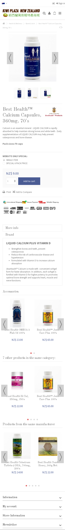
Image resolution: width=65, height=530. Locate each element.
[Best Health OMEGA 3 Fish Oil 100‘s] (17, 313)
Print (8, 192)
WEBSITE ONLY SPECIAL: (15, 156)
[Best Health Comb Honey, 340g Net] (48, 445)
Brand (9, 234)
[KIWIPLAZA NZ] (21, 13)
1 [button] (31, 353)
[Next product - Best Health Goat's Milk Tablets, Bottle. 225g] (61, 27)
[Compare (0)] (53, 4)
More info (11, 228)
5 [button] (39, 485)
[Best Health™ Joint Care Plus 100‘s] (48, 313)
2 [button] (34, 353)
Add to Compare (24, 192)
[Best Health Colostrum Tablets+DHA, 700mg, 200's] (17, 445)
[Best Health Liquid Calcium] (19, 93)
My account (10, 506)
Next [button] (55, 58)
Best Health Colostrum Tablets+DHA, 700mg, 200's (17, 465)
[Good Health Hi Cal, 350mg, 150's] (17, 379)
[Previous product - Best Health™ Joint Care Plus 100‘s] (59, 27)
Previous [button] (10, 58)
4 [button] (37, 419)
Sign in (61, 3)
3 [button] (34, 419)
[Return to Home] (4, 23)
